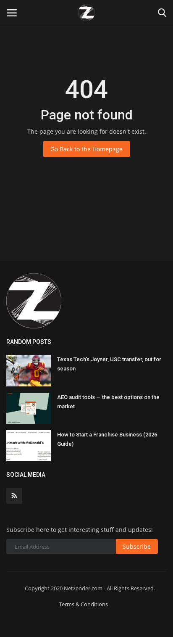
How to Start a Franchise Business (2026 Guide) (107, 439)
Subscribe (137, 546)
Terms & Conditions (83, 604)
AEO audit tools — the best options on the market (108, 402)
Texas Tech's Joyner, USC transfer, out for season (109, 364)
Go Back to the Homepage (86, 149)
